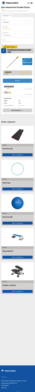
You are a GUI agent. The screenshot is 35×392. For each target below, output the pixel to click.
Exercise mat (7, 149)
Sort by (4, 19)
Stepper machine (9, 285)
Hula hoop (6, 183)
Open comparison (17, 155)
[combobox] (3, 35)
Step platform (7, 251)
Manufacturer (5, 32)
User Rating (5, 26)
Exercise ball (7, 217)
